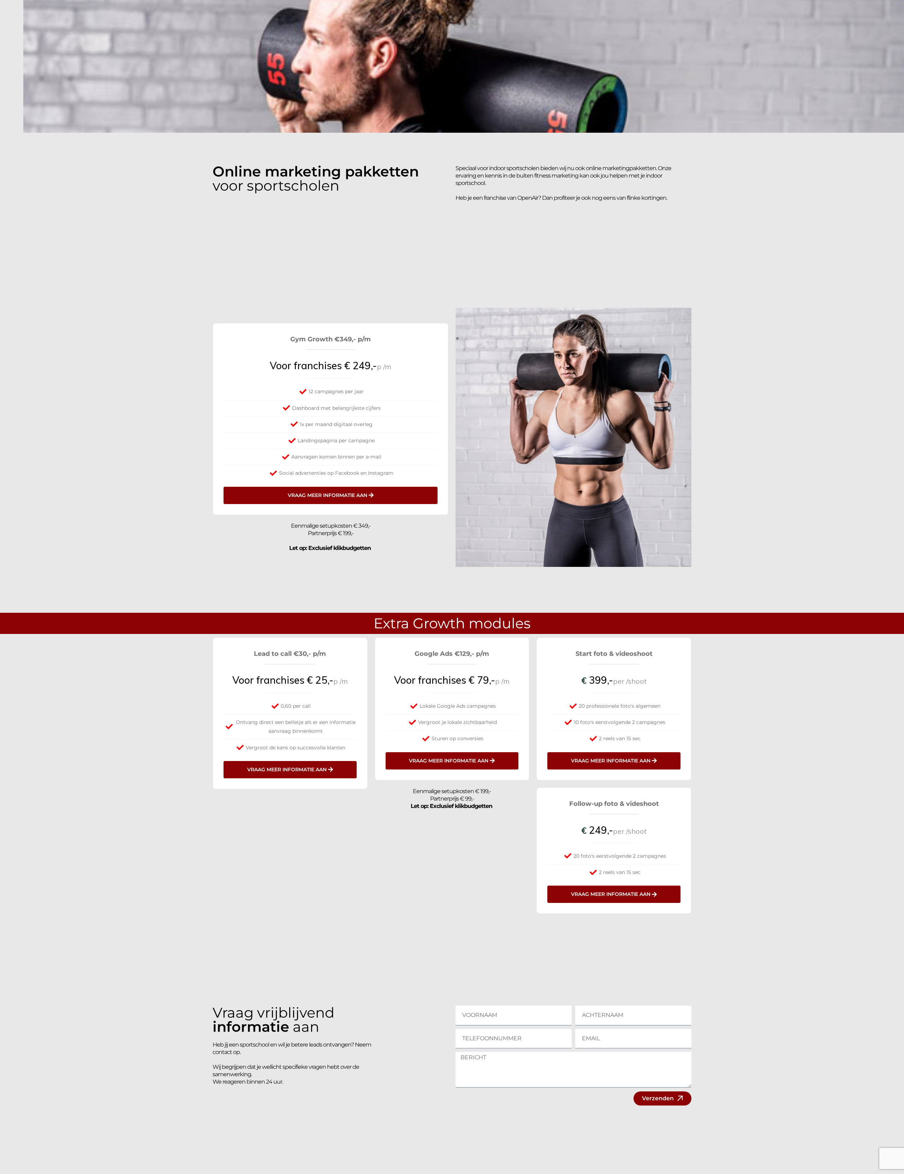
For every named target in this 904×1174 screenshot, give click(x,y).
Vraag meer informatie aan (327, 495)
